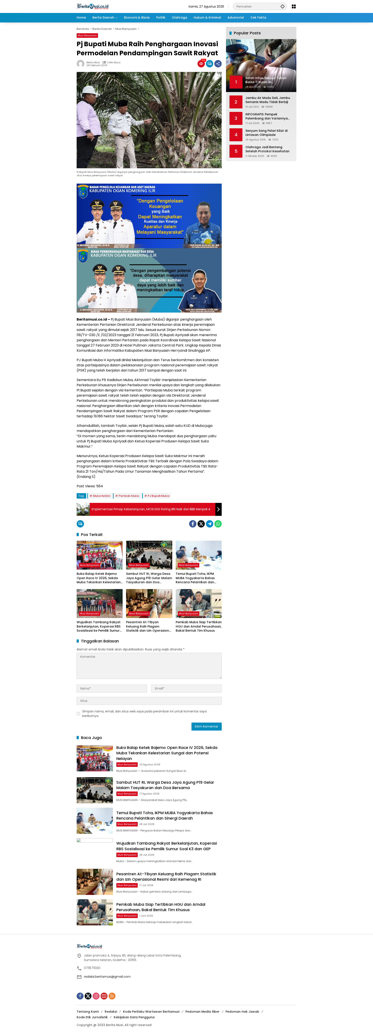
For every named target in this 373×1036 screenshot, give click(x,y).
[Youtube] (104, 996)
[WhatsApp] (218, 524)
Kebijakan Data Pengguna (134, 1017)
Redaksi (111, 1011)
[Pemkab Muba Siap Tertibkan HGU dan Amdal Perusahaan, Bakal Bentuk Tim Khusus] (199, 603)
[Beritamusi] (93, 6)
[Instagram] (96, 996)
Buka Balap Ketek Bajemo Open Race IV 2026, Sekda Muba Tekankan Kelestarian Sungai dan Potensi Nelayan (99, 578)
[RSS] (112, 996)
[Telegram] (209, 524)
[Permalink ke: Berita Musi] (82, 64)
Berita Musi (93, 62)
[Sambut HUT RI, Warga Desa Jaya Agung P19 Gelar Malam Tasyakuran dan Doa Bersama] (149, 555)
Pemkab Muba (129, 496)
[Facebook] (192, 524)
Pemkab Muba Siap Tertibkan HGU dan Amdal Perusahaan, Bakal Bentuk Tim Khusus (199, 626)
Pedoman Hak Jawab (242, 1011)
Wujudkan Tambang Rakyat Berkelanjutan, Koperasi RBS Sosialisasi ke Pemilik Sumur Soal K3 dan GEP (98, 626)
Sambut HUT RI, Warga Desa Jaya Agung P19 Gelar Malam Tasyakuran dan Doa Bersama (149, 578)
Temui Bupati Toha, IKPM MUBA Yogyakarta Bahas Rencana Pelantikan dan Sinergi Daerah (195, 578)
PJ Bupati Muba (158, 496)
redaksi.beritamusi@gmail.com (107, 976)
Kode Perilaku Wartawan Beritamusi (151, 1011)
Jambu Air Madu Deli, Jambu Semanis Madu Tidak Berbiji (267, 100)
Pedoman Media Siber (202, 1011)
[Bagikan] (218, 63)
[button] (282, 6)
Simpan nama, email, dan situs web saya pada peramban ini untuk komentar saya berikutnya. (144, 713)
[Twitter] (201, 524)
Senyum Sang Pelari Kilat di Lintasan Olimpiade (266, 133)
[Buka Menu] (293, 6)
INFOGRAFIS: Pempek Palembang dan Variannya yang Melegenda (266, 116)
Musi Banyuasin (87, 35)
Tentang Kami (88, 1011)
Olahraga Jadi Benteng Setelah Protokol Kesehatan (267, 149)
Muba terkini (101, 496)
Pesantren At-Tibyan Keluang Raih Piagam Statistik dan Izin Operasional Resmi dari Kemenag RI (149, 626)
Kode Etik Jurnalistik (92, 1017)
